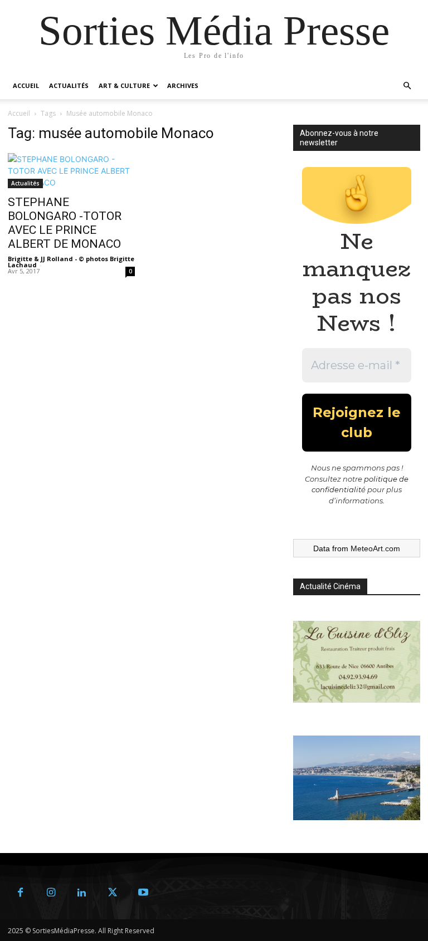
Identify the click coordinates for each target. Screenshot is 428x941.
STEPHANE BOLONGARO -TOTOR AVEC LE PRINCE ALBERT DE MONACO (64, 223)
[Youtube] (142, 892)
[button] (406, 86)
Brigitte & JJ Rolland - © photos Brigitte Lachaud (71, 261)
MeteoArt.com (375, 548)
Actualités (69, 85)
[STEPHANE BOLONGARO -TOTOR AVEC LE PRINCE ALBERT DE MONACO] (71, 170)
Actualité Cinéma (330, 586)
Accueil (26, 85)
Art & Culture (124, 85)
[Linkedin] (81, 892)
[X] (112, 892)
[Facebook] (20, 892)
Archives (182, 85)
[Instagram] (51, 892)
